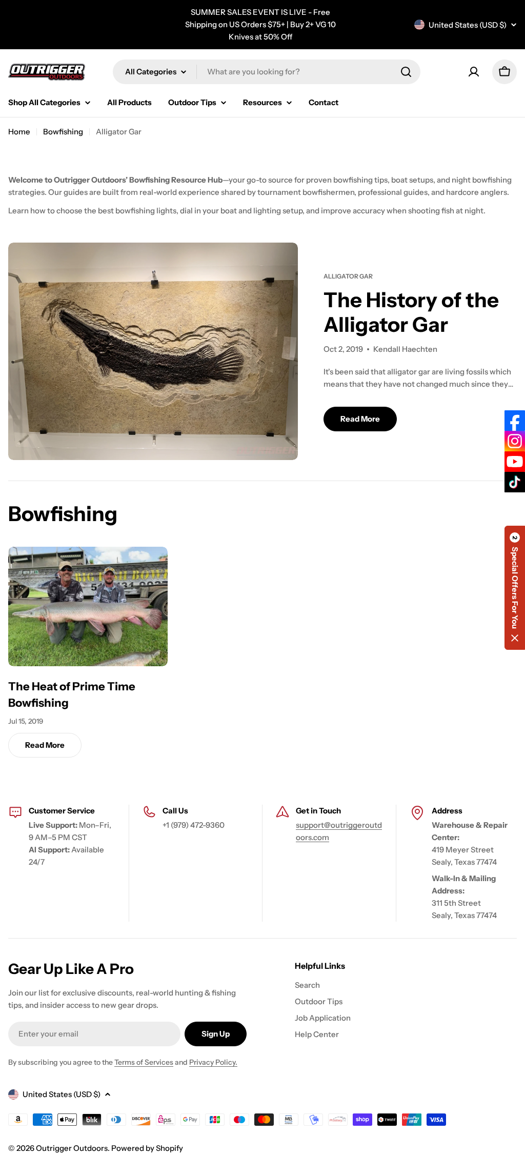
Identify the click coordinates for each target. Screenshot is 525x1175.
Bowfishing (63, 131)
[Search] (406, 72)
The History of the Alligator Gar (411, 312)
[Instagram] (514, 441)
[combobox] (266, 71)
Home (19, 131)
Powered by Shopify (147, 1148)
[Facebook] (514, 420)
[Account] (474, 72)
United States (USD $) (468, 25)
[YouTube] (514, 461)
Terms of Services (143, 1062)
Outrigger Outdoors (72, 1148)
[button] (514, 588)
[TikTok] (514, 482)
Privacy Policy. (213, 1062)
